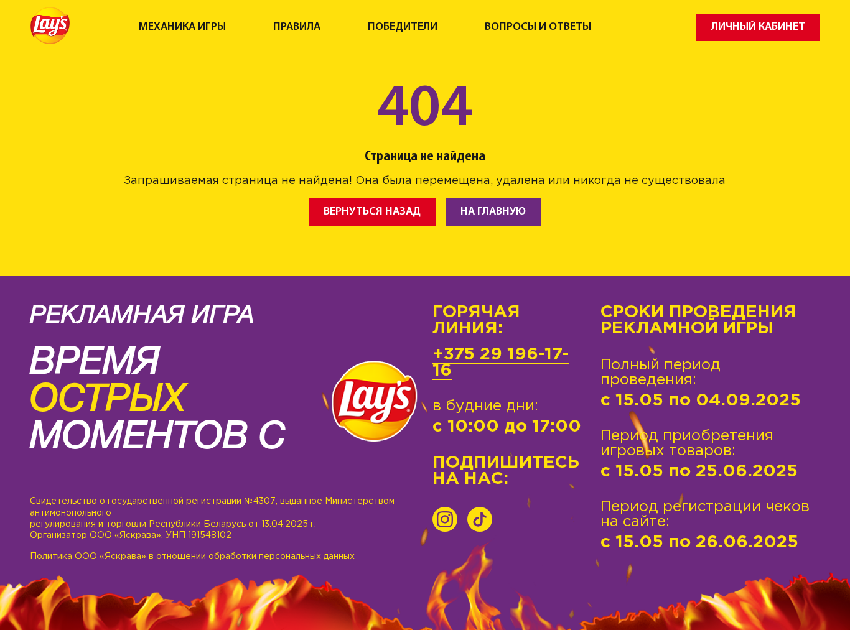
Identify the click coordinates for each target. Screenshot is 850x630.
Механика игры (182, 27)
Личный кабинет (758, 27)
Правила (296, 27)
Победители (402, 27)
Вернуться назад (372, 212)
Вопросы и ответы (538, 27)
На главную (493, 212)
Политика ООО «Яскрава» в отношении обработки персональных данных (192, 556)
